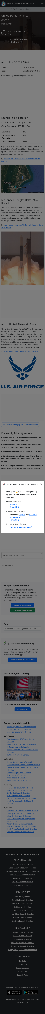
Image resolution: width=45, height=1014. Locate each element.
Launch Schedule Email (20, 527)
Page (21, 514)
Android (13, 507)
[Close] (41, 484)
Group (32, 514)
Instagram (14, 517)
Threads (13, 520)
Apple (12, 504)
